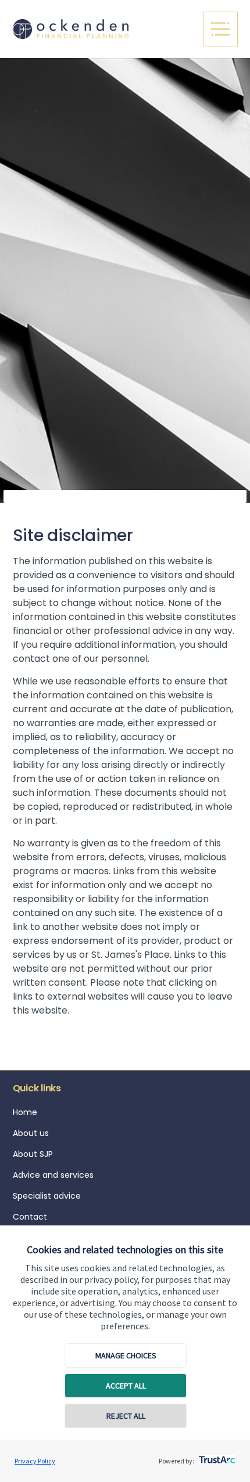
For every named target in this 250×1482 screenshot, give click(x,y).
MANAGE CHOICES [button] (125, 1355)
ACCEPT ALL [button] (126, 1385)
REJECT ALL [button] (125, 1416)
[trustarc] (216, 1456)
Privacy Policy (35, 1460)
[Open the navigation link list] (220, 29)
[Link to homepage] (100, 28)
